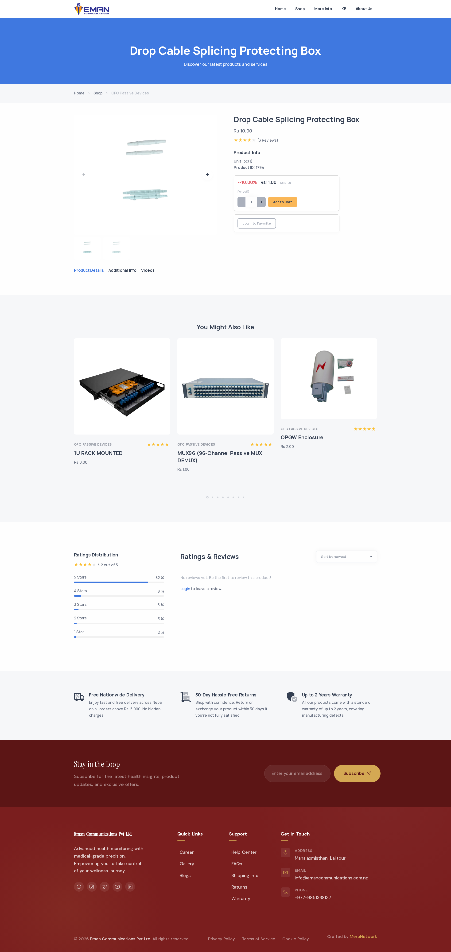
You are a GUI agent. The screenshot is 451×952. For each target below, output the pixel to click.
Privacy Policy (221, 938)
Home (280, 8)
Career (187, 852)
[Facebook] (79, 887)
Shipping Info (244, 875)
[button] (207, 175)
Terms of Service (258, 938)
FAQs (236, 864)
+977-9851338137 (313, 898)
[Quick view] (165, 361)
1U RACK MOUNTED (98, 453)
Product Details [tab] (89, 270)
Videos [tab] (148, 270)
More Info (323, 8)
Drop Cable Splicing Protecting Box (296, 119)
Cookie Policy (295, 938)
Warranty (240, 898)
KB (344, 8)
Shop (300, 8)
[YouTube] (117, 887)
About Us (364, 8)
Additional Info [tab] (122, 270)
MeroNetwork (363, 936)
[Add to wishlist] (165, 348)
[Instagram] (92, 887)
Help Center (244, 852)
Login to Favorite (257, 223)
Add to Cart (282, 202)
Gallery (187, 864)
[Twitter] (104, 887)
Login (185, 588)
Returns (239, 887)
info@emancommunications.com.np (332, 878)
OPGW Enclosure (302, 437)
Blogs (185, 875)
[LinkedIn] (130, 887)
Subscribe (353, 773)
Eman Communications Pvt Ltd (120, 938)
